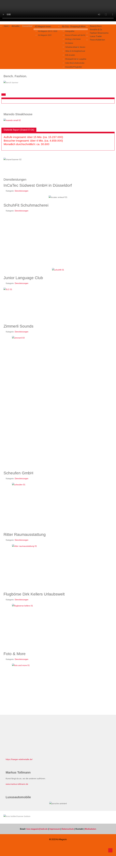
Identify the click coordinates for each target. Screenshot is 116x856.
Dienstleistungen (21, 191)
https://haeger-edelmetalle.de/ (19, 759)
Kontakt (79, 829)
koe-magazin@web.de (37, 829)
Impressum (54, 829)
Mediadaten (90, 829)
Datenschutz (68, 829)
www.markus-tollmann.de (17, 784)
